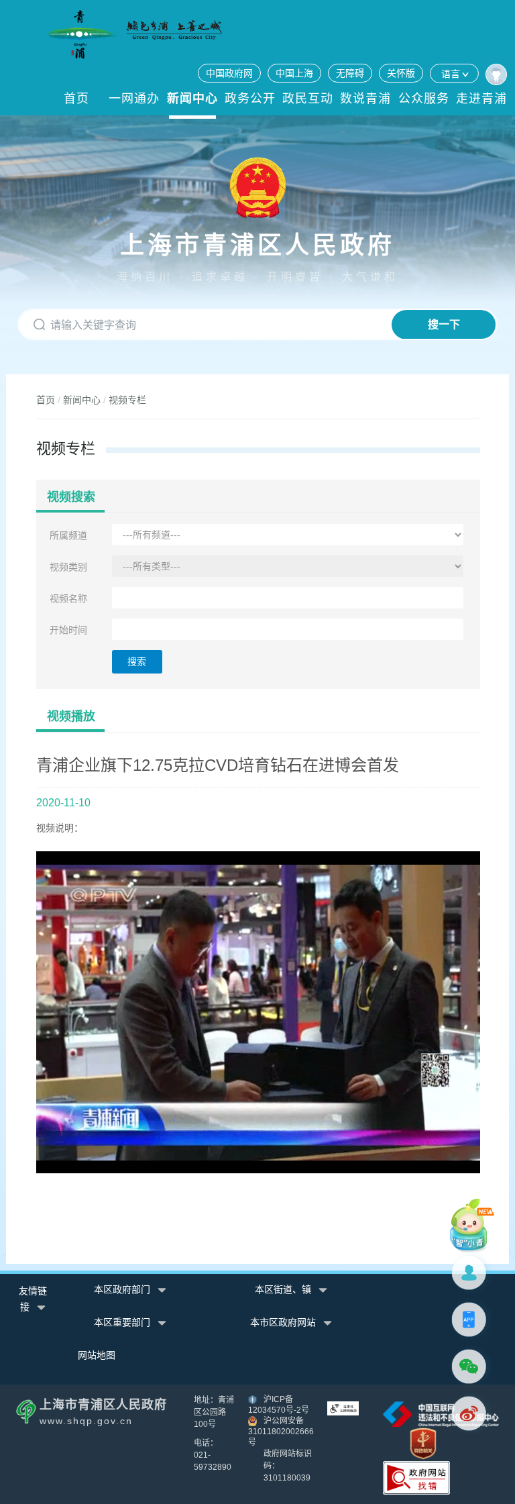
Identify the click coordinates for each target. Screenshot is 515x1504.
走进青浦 (481, 98)
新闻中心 (192, 98)
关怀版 (401, 73)
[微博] (471, 1413)
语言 (450, 73)
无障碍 (350, 73)
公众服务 (423, 98)
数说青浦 (365, 98)
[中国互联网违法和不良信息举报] (441, 1413)
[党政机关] (423, 1443)
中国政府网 (229, 73)
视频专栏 (127, 399)
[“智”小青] (471, 1225)
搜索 (136, 661)
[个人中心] (496, 74)
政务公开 (250, 98)
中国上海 (294, 73)
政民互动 (307, 98)
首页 (76, 98)
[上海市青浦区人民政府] (135, 34)
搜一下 (444, 324)
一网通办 (134, 98)
